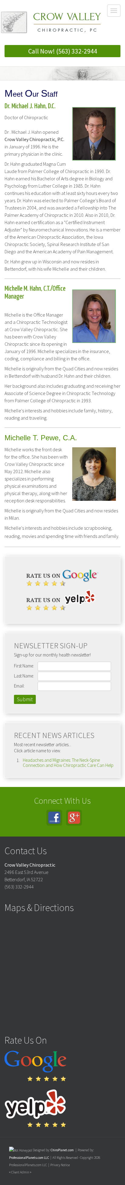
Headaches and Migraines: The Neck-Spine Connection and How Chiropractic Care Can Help (68, 762)
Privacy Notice (60, 1165)
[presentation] (20, 1150)
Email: (19, 686)
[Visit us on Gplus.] (74, 818)
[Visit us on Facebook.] (54, 818)
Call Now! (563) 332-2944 (62, 51)
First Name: (24, 666)
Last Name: (24, 676)
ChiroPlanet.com (62, 1150)
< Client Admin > (20, 1172)
